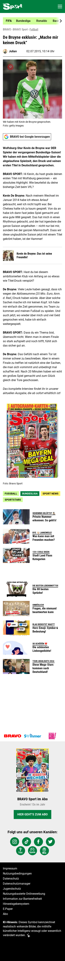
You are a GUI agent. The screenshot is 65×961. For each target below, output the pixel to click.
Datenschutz (11, 878)
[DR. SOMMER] (32, 736)
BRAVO (7, 29)
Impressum (10, 868)
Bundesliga (30, 493)
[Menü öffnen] (60, 6)
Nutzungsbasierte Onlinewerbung (24, 893)
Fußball (34, 29)
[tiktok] (26, 841)
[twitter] (50, 841)
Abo (5, 914)
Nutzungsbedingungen (17, 873)
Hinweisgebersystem (16, 903)
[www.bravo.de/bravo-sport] (12, 6)
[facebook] (38, 841)
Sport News (50, 493)
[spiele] (32, 850)
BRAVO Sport (20, 29)
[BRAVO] (13, 736)
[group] (31, 21)
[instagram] (14, 841)
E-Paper (8, 909)
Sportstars (13, 499)
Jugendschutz (12, 888)
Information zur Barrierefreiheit (22, 898)
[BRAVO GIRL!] (52, 736)
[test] (20, 850)
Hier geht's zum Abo (32, 814)
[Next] (59, 21)
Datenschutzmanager (16, 883)
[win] (44, 850)
